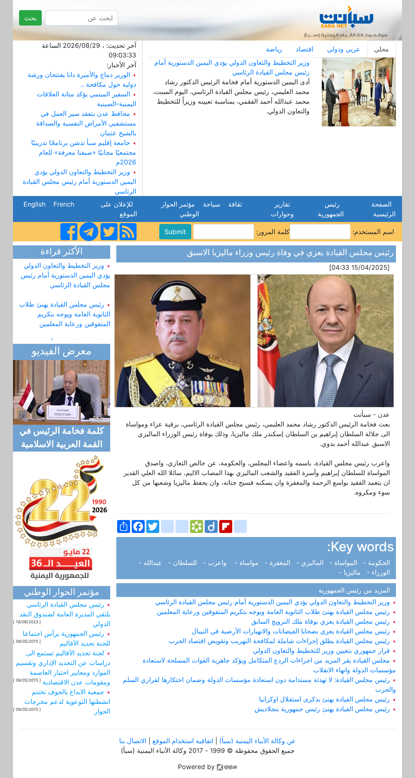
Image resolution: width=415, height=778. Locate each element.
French (63, 204)
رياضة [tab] (274, 49)
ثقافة (235, 204)
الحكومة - (377, 562)
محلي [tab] (381, 49)
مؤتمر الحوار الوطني (180, 209)
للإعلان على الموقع (119, 209)
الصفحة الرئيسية (382, 209)
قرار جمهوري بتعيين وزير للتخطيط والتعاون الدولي (322, 650)
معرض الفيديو (62, 351)
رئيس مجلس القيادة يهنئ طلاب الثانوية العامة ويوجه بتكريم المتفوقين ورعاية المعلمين (274, 611)
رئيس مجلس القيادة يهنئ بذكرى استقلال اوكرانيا (325, 699)
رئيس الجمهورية (329, 209)
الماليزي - (310, 562)
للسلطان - (183, 562)
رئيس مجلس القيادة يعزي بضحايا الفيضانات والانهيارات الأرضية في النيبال (292, 631)
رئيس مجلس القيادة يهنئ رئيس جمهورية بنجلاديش (323, 709)
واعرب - (217, 562)
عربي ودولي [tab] (343, 49)
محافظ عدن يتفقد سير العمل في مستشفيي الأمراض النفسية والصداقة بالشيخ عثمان (86, 123)
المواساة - (344, 562)
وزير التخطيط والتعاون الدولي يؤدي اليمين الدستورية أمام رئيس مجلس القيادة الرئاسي (79, 181)
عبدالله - (152, 562)
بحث (30, 18)
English (34, 204)
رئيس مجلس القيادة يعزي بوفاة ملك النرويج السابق (321, 621)
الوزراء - (379, 572)
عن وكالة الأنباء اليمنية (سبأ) (256, 741)
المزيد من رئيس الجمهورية (356, 590)
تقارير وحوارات (280, 209)
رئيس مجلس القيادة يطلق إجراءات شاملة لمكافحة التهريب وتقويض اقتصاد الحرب (280, 641)
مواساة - (248, 562)
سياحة (211, 204)
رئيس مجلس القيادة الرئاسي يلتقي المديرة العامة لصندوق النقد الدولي (64, 614)
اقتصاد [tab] (304, 49)
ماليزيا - (352, 572)
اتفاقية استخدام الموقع (182, 741)
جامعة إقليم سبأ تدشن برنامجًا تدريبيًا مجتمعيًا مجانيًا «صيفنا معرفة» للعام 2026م (83, 152)
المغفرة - (278, 562)
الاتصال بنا (132, 741)
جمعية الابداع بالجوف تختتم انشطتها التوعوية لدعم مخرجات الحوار (67, 701)
